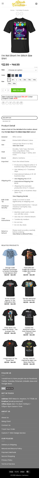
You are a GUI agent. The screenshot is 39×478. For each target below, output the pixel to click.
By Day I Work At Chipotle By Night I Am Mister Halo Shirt (29, 360)
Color (3, 75)
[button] (3, 3)
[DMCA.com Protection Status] (8, 388)
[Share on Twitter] (10, 103)
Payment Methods (9, 452)
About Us (5, 417)
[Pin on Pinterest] (17, 103)
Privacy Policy (7, 460)
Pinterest (18, 381)
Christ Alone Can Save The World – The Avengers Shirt (10, 329)
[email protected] (15, 401)
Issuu (32, 381)
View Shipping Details (20, 196)
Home (12, 10)
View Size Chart (18, 146)
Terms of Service (8, 464)
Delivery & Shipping (9, 445)
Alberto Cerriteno (22, 475)
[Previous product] (21, 13)
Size (3, 81)
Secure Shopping (8, 456)
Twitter (4, 381)
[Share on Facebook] (7, 103)
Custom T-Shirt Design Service (14, 433)
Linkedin (26, 381)
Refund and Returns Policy (12, 448)
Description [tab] (7, 118)
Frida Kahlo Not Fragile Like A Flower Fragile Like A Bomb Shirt (29, 270)
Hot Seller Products (22, 10)
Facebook (33, 378)
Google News (7, 383)
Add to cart (18, 90)
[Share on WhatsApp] (3, 103)
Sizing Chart (6, 421)
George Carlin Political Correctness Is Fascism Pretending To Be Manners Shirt (10, 270)
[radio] (9, 75)
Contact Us (6, 425)
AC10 (15, 98)
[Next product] (17, 13)
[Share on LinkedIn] (21, 103)
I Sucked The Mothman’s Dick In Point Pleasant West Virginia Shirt (29, 330)
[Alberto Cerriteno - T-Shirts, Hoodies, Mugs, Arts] (20, 3)
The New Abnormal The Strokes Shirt (29, 299)
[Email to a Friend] (14, 103)
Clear (36, 67)
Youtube (11, 381)
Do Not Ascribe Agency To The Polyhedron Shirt (10, 300)
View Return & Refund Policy (22, 234)
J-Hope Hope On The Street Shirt (10, 359)
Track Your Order (8, 429)
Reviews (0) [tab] (6, 121)
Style (3, 70)
